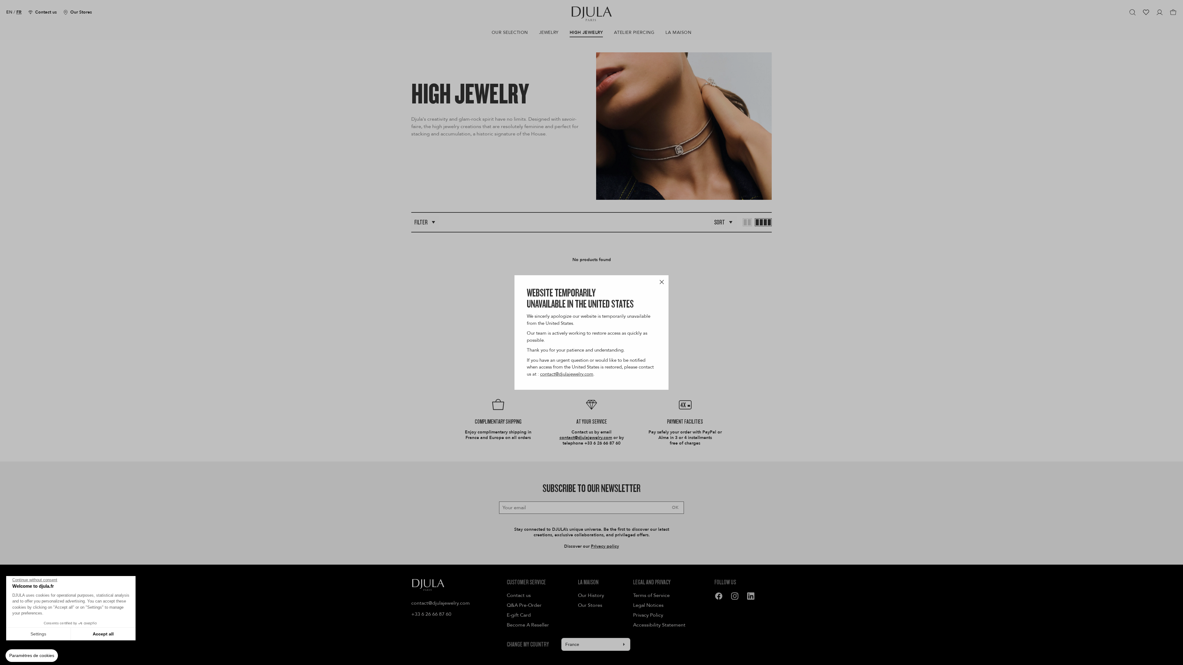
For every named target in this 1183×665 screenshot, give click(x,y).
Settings (38, 633)
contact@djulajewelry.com (566, 374)
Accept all (103, 633)
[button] (32, 655)
